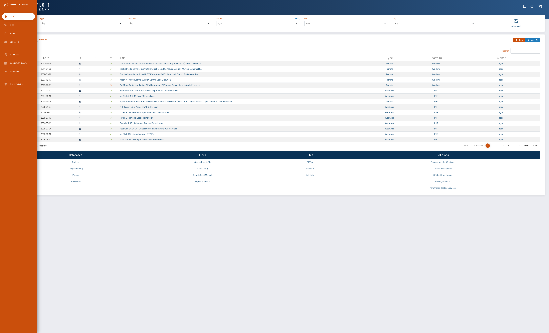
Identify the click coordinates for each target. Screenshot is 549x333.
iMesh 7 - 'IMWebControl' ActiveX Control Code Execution (145, 80)
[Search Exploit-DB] (540, 6)
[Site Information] (533, 6)
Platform (132, 18)
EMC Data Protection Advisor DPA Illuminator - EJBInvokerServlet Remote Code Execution (160, 85)
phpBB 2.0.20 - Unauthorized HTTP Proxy (138, 134)
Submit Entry (202, 169)
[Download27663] (80, 140)
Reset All (534, 40)
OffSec (310, 162)
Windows (436, 63)
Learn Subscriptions (443, 169)
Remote (389, 63)
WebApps (389, 91)
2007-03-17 (46, 91)
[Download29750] (80, 96)
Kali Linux (310, 169)
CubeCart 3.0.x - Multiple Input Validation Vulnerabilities (144, 112)
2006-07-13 (46, 118)
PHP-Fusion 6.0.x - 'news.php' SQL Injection (139, 107)
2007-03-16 (46, 96)
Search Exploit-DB (202, 162)
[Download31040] (80, 75)
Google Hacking (76, 169)
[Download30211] (80, 85)
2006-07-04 (46, 129)
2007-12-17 (46, 80)
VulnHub (310, 175)
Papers (75, 175)
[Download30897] (80, 80)
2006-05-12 (46, 134)
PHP (436, 91)
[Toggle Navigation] (18, 7)
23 (519, 145)
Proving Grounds (442, 181)
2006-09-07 (46, 107)
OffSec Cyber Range (442, 175)
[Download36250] (80, 64)
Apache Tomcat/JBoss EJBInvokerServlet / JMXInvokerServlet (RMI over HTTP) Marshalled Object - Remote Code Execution (176, 101)
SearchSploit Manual (202, 175)
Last (535, 145)
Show (23, 50)
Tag (394, 18)
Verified (28, 39)
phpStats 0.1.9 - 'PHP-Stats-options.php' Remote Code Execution (149, 91)
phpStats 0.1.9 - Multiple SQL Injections (137, 96)
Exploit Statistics (202, 181)
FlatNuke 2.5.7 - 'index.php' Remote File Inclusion (141, 123)
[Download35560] (80, 69)
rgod (501, 63)
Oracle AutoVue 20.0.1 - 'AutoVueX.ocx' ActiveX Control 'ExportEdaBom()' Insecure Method (160, 63)
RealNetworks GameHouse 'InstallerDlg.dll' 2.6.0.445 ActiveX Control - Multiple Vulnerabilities (161, 69)
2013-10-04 (46, 101)
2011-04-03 (46, 69)
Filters (520, 40)
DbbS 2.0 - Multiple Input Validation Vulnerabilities (142, 139)
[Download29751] (80, 91)
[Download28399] (80, 113)
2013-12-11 (46, 85)
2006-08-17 (46, 112)
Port (306, 18)
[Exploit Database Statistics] (524, 6)
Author (219, 18)
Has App (43, 39)
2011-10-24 (46, 63)
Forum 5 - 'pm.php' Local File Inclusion (136, 118)
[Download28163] (80, 129)
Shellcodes (76, 181)
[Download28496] (80, 107)
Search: (506, 51)
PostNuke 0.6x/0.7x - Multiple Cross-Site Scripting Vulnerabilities (148, 129)
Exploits (75, 162)
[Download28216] (80, 123)
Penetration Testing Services (443, 188)
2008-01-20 (46, 74)
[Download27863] (80, 134)
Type (42, 18)
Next (526, 145)
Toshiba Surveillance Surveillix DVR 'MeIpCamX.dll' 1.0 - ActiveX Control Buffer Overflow (159, 74)
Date (46, 58)
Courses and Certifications (442, 162)
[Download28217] (80, 118)
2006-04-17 (46, 139)
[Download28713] (80, 102)
